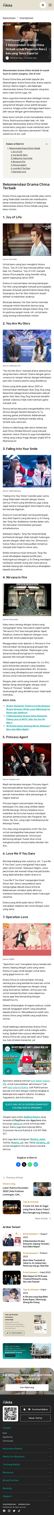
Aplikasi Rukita (32, 1117)
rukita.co (18, 1123)
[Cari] (43, 5)
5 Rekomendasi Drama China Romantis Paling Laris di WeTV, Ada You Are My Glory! (26, 719)
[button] (35, 1418)
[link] (14, 1333)
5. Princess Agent (18, 165)
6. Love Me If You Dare (20, 168)
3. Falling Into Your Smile (21, 158)
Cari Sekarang (27, 1387)
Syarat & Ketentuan (9, 1504)
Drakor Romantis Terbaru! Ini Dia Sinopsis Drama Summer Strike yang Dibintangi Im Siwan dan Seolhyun (28, 709)
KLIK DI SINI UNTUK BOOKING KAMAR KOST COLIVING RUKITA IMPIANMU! (27, 1106)
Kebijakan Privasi (24, 1504)
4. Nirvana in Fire (18, 162)
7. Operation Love (18, 172)
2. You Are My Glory (19, 155)
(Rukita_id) (17, 1142)
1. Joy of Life (16, 152)
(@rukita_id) (43, 1142)
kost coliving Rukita (18, 1087)
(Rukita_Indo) (37, 1139)
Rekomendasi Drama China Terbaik (24, 148)
